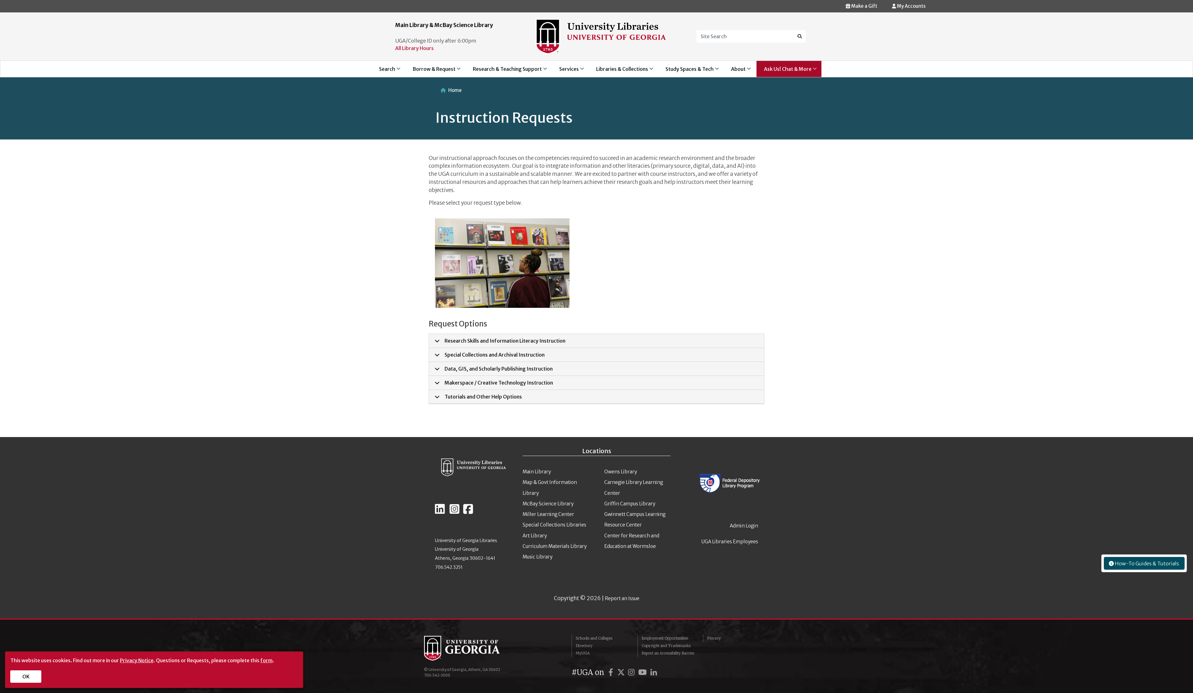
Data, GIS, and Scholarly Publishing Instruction (499, 369)
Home (455, 90)
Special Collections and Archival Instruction (495, 355)
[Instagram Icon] (454, 511)
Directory (584, 645)
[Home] (600, 36)
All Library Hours (414, 48)
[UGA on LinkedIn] (653, 672)
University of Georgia (470, 648)
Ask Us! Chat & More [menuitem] (783, 71)
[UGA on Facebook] (611, 672)
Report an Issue (622, 598)
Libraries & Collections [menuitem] (618, 71)
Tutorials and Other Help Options (483, 397)
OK (26, 676)
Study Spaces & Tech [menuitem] (686, 71)
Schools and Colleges (594, 638)
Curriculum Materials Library (555, 546)
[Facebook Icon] (468, 511)
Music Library (537, 557)
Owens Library (620, 472)
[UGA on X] (622, 672)
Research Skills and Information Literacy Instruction (505, 341)
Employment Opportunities (665, 638)
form (266, 660)
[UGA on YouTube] (643, 672)
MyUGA (583, 653)
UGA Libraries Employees (730, 542)
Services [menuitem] (565, 71)
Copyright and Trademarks (666, 645)
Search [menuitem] (383, 71)
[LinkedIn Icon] (440, 511)
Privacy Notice (136, 660)
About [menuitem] (735, 71)
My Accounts (911, 6)
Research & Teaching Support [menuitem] (503, 71)
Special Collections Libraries (554, 525)
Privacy (714, 638)
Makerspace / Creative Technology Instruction (499, 383)
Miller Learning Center (548, 514)
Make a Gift (863, 6)
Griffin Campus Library (629, 504)
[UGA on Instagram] (632, 672)
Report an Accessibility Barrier (668, 653)
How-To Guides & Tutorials (1146, 563)
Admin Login (744, 526)
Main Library (537, 472)
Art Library (535, 536)
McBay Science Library (548, 504)
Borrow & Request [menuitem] (430, 71)
